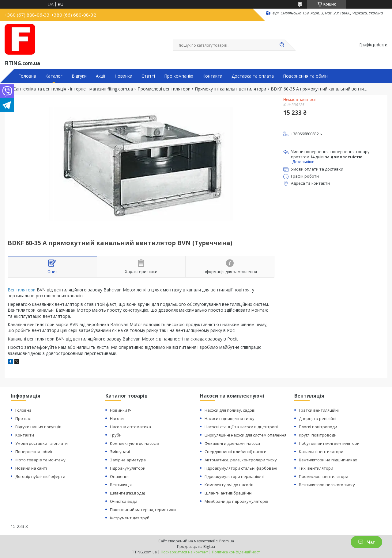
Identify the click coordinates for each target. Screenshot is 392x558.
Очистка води (123, 501)
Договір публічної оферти (40, 476)
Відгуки (79, 76)
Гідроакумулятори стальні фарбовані (241, 468)
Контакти (212, 76)
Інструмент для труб (129, 518)
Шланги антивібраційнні (228, 493)
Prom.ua (226, 541)
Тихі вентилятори (316, 468)
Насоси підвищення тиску (229, 418)
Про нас (23, 418)
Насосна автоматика (130, 426)
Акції (100, 76)
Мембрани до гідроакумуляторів (236, 501)
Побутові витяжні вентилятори (329, 443)
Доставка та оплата (253, 76)
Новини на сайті (31, 468)
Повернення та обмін (305, 76)
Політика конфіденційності (236, 552)
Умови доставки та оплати (41, 443)
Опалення (120, 476)
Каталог (53, 76)
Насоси (117, 418)
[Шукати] (282, 45)
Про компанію (178, 76)
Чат (371, 542)
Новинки (123, 76)
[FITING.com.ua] (20, 39)
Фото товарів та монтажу (40, 460)
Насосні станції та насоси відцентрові (241, 426)
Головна (27, 76)
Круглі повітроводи (318, 435)
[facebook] (10, 362)
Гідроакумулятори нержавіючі (234, 476)
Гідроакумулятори (127, 468)
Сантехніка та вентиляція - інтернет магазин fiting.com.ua (73, 89)
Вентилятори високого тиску (327, 484)
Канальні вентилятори (321, 451)
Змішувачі (120, 451)
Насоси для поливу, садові (230, 410)
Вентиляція (121, 484)
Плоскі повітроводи (318, 426)
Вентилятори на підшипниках (328, 460)
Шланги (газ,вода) (127, 493)
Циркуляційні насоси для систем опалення (245, 435)
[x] (16, 362)
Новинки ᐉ (120, 410)
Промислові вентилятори (164, 89)
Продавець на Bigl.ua (196, 546)
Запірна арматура (128, 460)
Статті (148, 76)
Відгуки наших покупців (38, 426)
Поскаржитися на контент (184, 552)
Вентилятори (22, 290)
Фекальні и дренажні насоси (232, 443)
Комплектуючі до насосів (134, 443)
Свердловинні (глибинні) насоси (235, 451)
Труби (116, 435)
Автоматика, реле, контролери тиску (241, 460)
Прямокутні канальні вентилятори (230, 89)
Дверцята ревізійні (317, 418)
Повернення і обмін (34, 451)
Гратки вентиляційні (319, 410)
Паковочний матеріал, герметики (143, 509)
